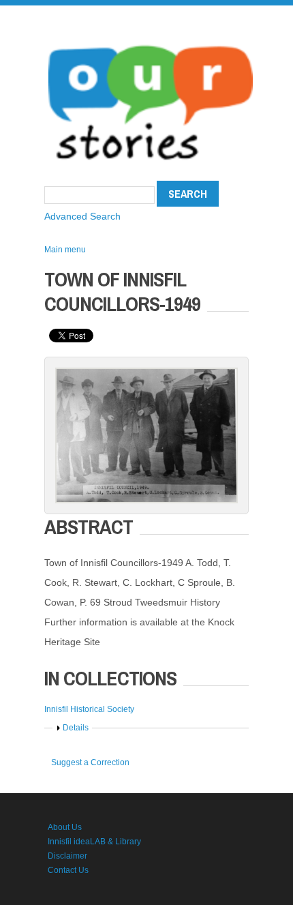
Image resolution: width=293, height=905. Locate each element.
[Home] (150, 41)
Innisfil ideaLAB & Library (94, 841)
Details (76, 727)
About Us (65, 827)
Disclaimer (67, 856)
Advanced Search (82, 216)
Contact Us (68, 870)
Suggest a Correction (90, 762)
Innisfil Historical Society (89, 709)
